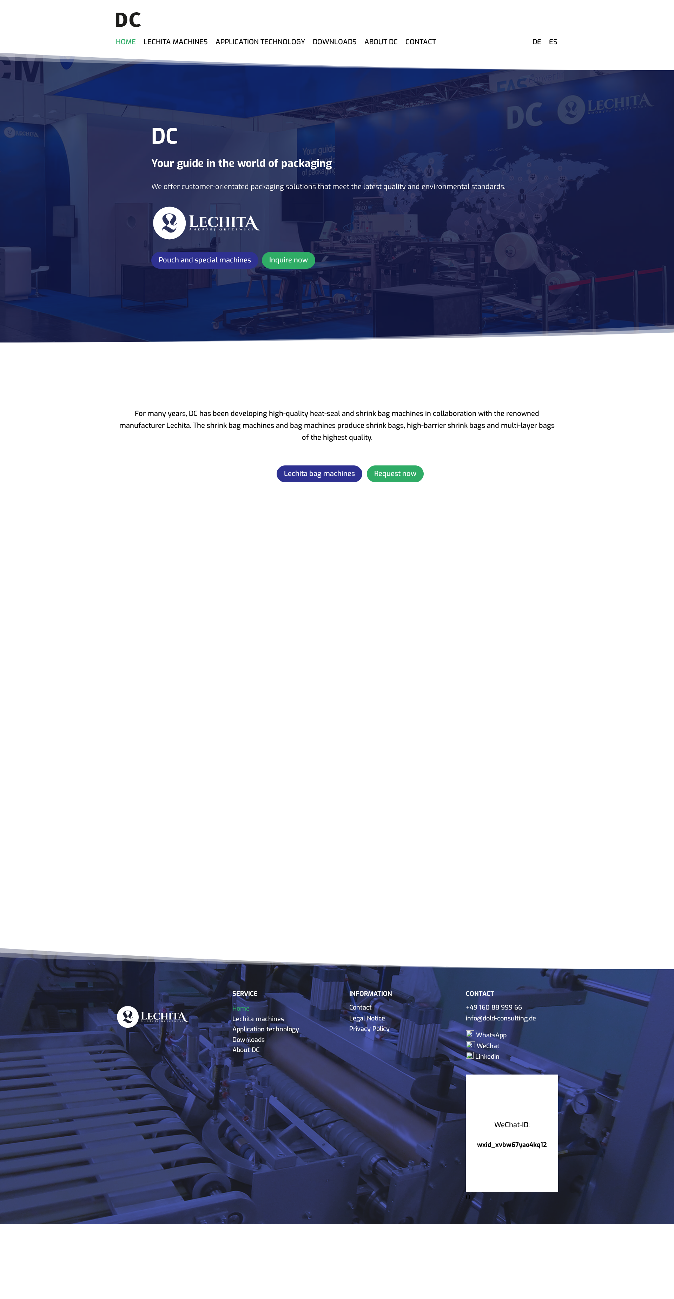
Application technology (260, 42)
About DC (381, 42)
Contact (420, 42)
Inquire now (288, 260)
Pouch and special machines (205, 260)
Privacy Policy (369, 1029)
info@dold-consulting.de (501, 1018)
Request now (395, 473)
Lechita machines (176, 42)
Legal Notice (367, 1018)
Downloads (335, 42)
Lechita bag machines (319, 473)
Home (126, 42)
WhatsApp (490, 1035)
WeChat (487, 1046)
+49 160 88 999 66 (494, 1007)
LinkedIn (487, 1056)
